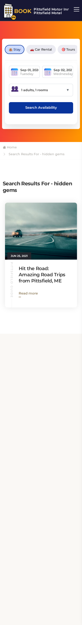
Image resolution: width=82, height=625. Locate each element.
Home (11, 147)
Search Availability (41, 107)
